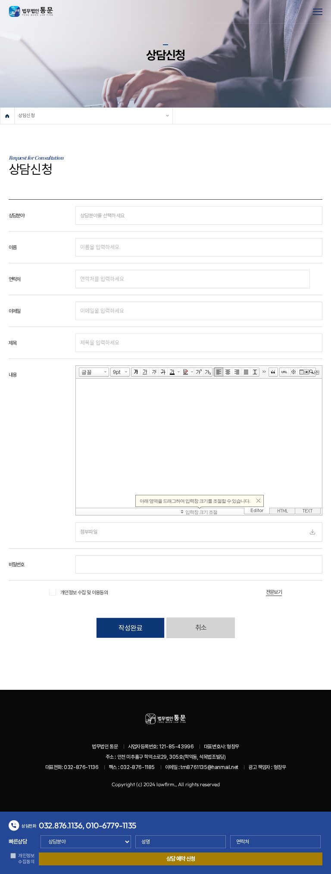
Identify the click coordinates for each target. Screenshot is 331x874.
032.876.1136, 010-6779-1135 (87, 825)
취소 (200, 628)
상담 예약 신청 (180, 858)
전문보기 (274, 592)
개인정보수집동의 (26, 859)
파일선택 (312, 532)
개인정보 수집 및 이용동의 (84, 593)
